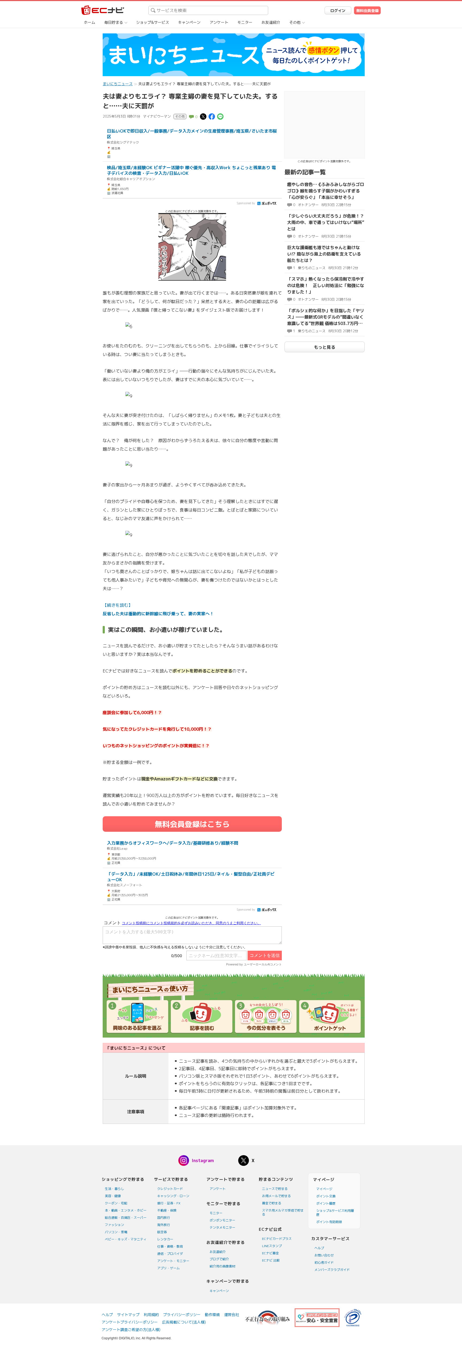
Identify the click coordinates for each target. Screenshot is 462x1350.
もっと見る (324, 347)
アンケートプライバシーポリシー (130, 1322)
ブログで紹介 (219, 1259)
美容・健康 (113, 1196)
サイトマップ (128, 1314)
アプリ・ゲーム (168, 1268)
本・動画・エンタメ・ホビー (126, 1210)
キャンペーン (189, 22)
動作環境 (212, 1314)
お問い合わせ (324, 1255)
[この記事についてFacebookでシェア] (212, 116)
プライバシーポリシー (182, 1314)
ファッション (114, 1225)
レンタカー (165, 1239)
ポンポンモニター (222, 1220)
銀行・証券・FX (168, 1203)
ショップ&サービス (152, 22)
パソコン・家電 (116, 1232)
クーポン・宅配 (116, 1203)
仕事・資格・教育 (170, 1246)
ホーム (89, 22)
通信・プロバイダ (170, 1253)
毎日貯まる (113, 22)
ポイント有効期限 (329, 1222)
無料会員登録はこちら (192, 824)
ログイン (337, 10)
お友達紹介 (270, 22)
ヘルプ (319, 1248)
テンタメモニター (222, 1227)
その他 (295, 22)
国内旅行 (163, 1217)
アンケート (219, 22)
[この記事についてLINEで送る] (220, 116)
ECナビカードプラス (277, 1238)
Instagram (203, 1160)
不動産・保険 (166, 1210)
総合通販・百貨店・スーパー (126, 1217)
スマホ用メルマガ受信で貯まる (283, 1212)
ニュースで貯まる (275, 1188)
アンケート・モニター (173, 1261)
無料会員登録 (367, 10)
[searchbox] (208, 10)
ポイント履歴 (326, 1203)
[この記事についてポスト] (203, 116)
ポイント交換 (326, 1196)
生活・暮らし (114, 1188)
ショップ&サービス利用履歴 (335, 1212)
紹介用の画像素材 (222, 1266)
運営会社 (231, 1314)
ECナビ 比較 (271, 1260)
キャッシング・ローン (173, 1196)
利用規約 (151, 1314)
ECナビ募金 (270, 1253)
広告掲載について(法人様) (184, 1322)
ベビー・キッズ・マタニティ (126, 1239)
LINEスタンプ (272, 1246)
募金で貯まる (271, 1203)
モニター (244, 22)
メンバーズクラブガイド (332, 1269)
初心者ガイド (324, 1262)
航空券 (162, 1232)
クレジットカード (170, 1188)
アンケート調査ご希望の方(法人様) (131, 1329)
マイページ (324, 1189)
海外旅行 (163, 1225)
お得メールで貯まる (276, 1196)
